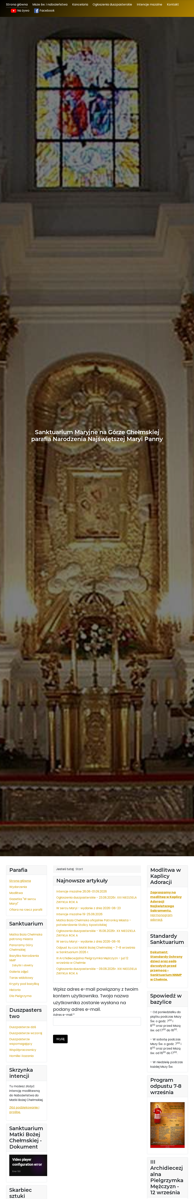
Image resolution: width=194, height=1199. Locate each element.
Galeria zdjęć (19, 971)
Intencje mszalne (149, 4)
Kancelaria (80, 4)
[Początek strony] (187, 1192)
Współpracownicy (22, 1050)
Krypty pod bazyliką (24, 984)
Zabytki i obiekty (22, 965)
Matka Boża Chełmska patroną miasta (25, 936)
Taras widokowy (21, 978)
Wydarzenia (18, 887)
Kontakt (173, 4)
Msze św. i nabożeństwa (49, 4)
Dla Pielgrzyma (20, 996)
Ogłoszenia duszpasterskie (112, 4)
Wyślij (60, 1039)
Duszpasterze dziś (22, 1027)
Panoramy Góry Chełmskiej (21, 947)
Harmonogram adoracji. (166, 906)
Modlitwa (16, 893)
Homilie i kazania (21, 1056)
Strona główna (17, 4)
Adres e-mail (64, 1015)
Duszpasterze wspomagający (20, 1041)
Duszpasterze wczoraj (25, 1033)
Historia (14, 990)
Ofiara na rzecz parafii (25, 909)
